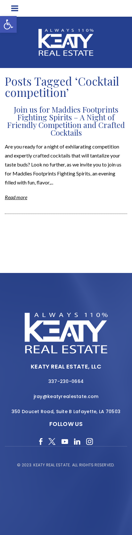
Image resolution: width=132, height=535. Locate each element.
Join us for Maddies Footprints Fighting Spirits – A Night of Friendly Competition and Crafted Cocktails (66, 121)
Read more (16, 197)
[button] (8, 24)
